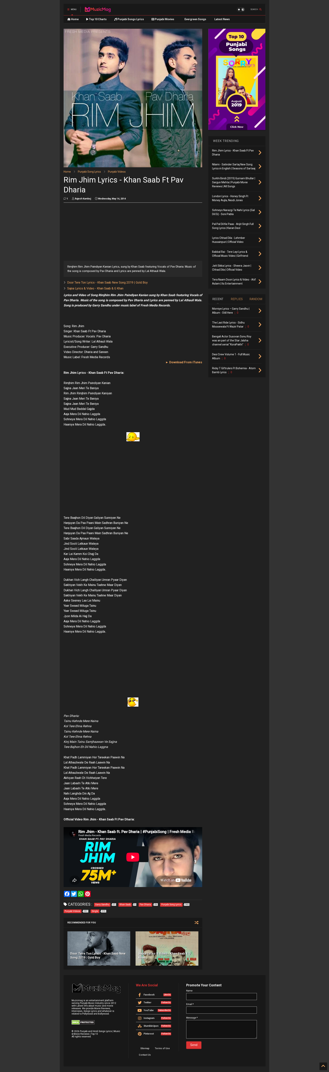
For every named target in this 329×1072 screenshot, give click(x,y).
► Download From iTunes (183, 362)
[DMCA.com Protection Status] (83, 1024)
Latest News (222, 19)
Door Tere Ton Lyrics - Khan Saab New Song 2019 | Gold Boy (107, 282)
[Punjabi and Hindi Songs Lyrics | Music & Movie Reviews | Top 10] (97, 11)
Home (74, 19)
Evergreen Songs (195, 19)
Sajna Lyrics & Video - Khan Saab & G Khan (95, 288)
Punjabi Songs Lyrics (130, 19)
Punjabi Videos (117, 171)
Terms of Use (162, 1048)
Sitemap (144, 1048)
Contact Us (145, 1055)
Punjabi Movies (164, 19)
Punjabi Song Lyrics (89, 171)
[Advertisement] (133, 232)
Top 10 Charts (97, 19)
